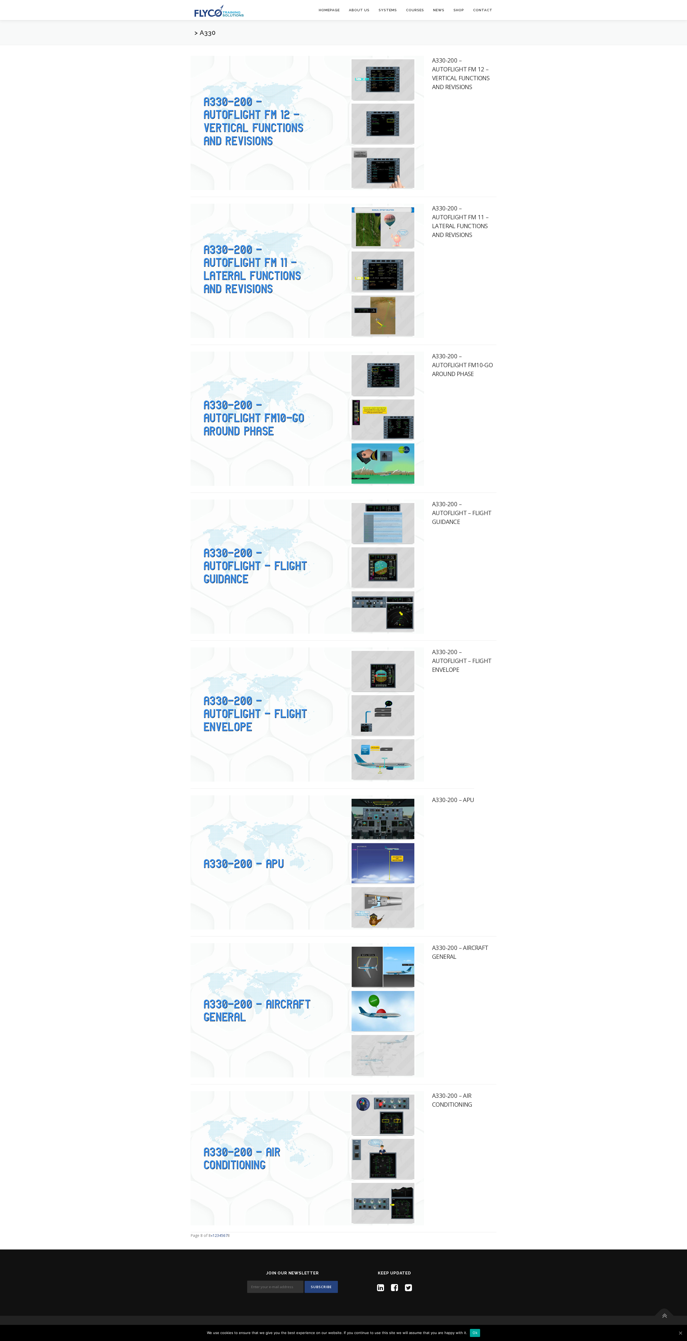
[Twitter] (408, 1287)
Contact (482, 10)
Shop (459, 10)
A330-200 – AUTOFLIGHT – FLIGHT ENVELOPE (462, 660)
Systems (388, 10)
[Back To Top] (664, 1315)
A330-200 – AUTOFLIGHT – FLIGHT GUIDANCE (462, 513)
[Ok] (680, 1333)
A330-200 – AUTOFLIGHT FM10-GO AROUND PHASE (462, 365)
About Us (359, 10)
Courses (415, 10)
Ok (475, 1333)
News (438, 10)
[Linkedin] (380, 1287)
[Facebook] (394, 1287)
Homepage (329, 10)
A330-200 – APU (453, 800)
